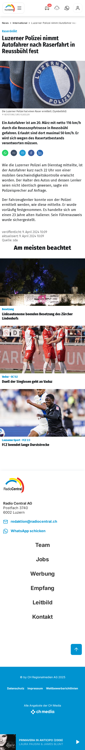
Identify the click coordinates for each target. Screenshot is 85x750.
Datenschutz (15, 688)
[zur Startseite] (10, 8)
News (5, 22)
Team (42, 545)
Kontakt (42, 616)
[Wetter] (57, 8)
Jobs (42, 559)
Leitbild (43, 602)
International (20, 22)
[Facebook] (31, 153)
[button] (67, 8)
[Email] (22, 153)
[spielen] (77, 742)
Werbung (42, 573)
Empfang (42, 588)
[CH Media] (42, 711)
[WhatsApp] (5, 153)
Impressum (35, 688)
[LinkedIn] (40, 153)
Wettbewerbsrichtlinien (62, 688)
